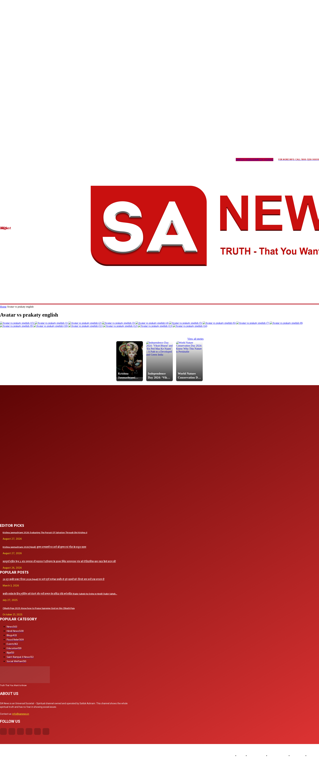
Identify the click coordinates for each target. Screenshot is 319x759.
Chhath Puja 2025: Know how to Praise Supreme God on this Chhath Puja (39, 608)
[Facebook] (3, 731)
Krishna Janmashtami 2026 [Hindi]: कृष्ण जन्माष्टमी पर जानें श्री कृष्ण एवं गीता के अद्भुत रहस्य (44, 547)
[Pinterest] (35, 159)
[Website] (48, 159)
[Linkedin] (21, 159)
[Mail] (28, 159)
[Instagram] (8, 159)
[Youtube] (55, 159)
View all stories (195, 338)
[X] (42, 159)
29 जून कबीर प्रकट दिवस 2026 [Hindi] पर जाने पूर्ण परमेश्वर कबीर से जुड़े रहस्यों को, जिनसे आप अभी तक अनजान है (53, 579)
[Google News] (62, 159)
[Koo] (14, 159)
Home (3, 306)
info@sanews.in (20, 714)
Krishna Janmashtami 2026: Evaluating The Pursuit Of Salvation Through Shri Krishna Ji (45, 533)
